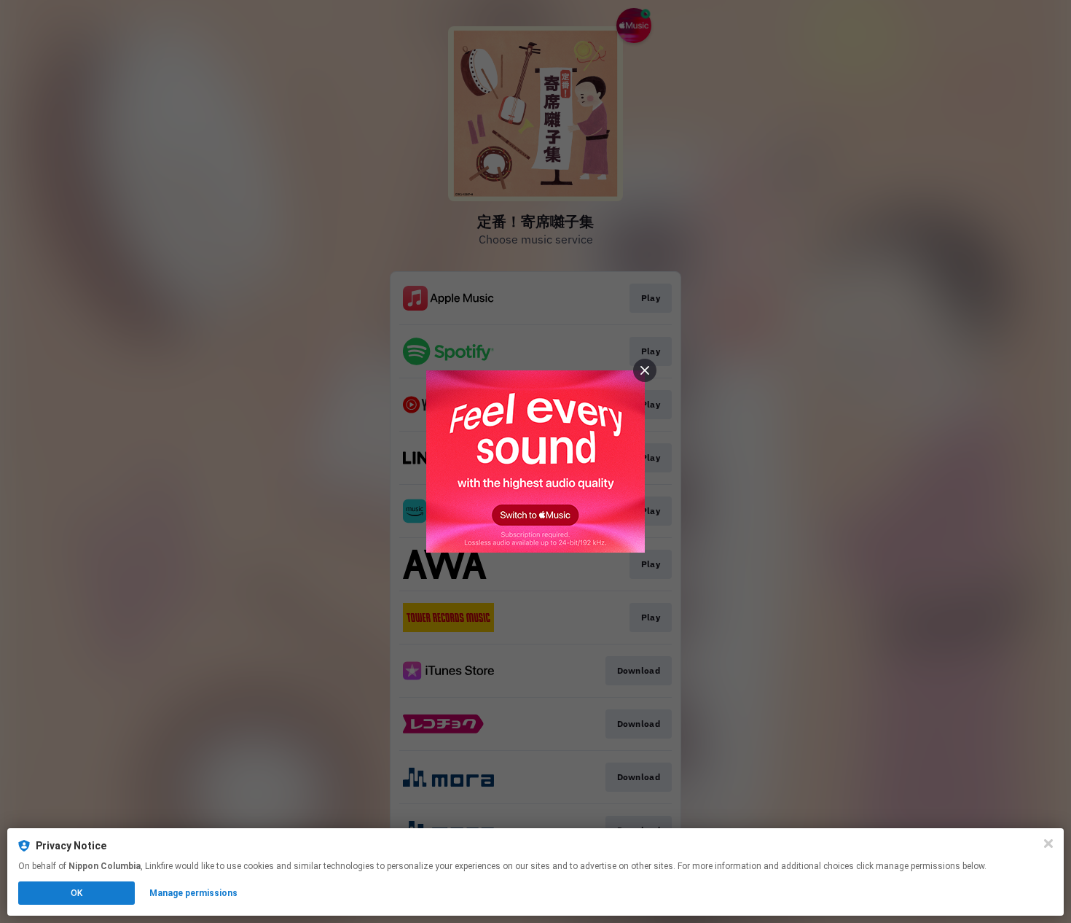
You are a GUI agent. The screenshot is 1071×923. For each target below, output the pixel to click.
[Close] (1048, 843)
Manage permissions (193, 893)
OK (76, 893)
